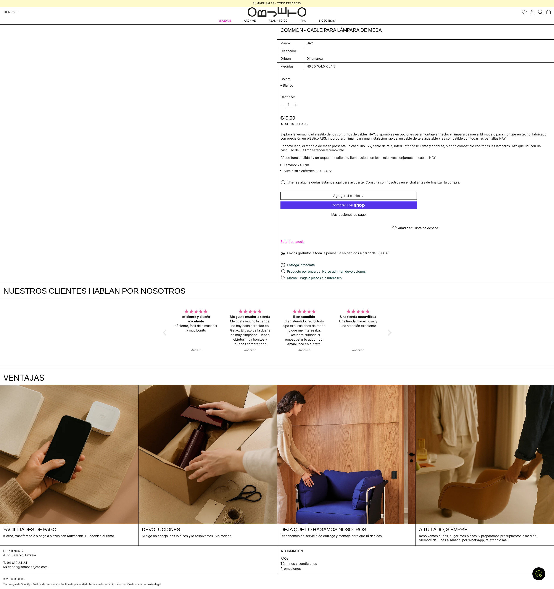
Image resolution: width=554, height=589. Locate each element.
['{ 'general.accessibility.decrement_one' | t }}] (281, 105)
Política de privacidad (74, 584)
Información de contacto (131, 584)
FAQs (284, 558)
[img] (196, 311)
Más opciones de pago (348, 214)
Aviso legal (154, 584)
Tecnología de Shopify (16, 584)
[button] (540, 12)
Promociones (290, 568)
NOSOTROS (327, 20)
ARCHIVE (250, 20)
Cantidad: (287, 97)
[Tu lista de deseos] (524, 12)
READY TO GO (278, 20)
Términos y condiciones (298, 564)
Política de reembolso (45, 584)
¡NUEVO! (225, 20)
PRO (303, 20)
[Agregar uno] (295, 105)
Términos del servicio (101, 584)
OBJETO (19, 579)
